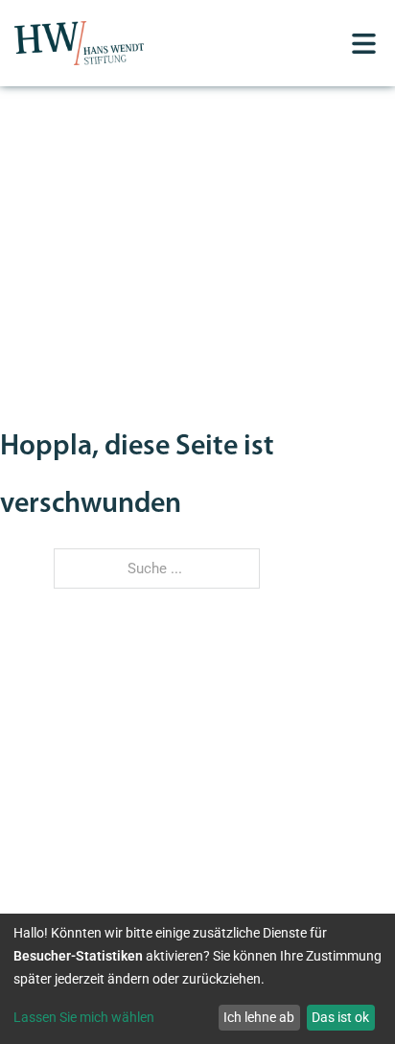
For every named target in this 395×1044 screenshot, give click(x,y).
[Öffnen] (364, 43)
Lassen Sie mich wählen (83, 1017)
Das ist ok (340, 1017)
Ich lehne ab (258, 1017)
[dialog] (197, 979)
